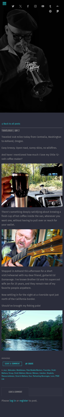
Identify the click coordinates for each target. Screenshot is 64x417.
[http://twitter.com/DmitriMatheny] (13, 6)
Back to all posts (11, 123)
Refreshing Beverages (41, 376)
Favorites (46, 370)
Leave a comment (12, 363)
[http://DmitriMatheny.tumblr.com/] (50, 6)
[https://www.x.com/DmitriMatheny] (20, 6)
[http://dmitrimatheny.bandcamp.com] (58, 6)
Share (30, 363)
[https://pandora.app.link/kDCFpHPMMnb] (58, 11)
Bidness (35, 373)
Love (52, 376)
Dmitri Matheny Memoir (23, 373)
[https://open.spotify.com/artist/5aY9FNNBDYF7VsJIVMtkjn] (50, 11)
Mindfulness (20, 370)
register (23, 400)
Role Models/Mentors (34, 370)
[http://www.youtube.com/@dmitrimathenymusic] (43, 6)
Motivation (12, 370)
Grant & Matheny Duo (23, 376)
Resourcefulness (8, 376)
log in (13, 400)
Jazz (5, 370)
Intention (42, 373)
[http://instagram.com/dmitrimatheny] (35, 6)
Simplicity (50, 373)
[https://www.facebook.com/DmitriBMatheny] (28, 6)
